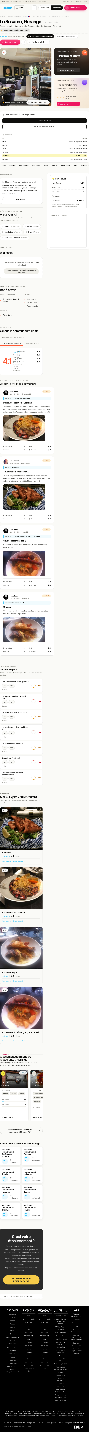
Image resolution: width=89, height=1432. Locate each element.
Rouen (28, 1355)
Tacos (12, 1324)
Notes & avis (65, 165)
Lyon (28, 1339)
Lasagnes (12, 1350)
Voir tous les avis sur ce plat (12, 861)
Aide (72, 2)
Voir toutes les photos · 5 (39, 102)
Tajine (54, 26)
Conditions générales (50, 1423)
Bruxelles (28, 1322)
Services (54, 165)
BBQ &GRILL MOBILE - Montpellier (60, 1345)
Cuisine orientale (21, 26)
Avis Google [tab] (32, 343)
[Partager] (23, 42)
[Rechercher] (34, 7)
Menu (21, 8)
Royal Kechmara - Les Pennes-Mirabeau (60, 1321)
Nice (44, 1369)
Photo (4, 165)
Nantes (28, 1349)
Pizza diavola (12, 1314)
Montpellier (28, 1365)
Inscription (57, 8)
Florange (55, 16)
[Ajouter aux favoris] (4, 52)
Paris (28, 1316)
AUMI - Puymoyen (60, 1364)
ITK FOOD (5, 1082)
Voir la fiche (6, 1117)
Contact (78, 2)
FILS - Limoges (60, 1332)
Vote (75, 165)
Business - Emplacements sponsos (76, 1351)
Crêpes (12, 1334)
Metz (28, 1329)
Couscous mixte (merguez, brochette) (20, 1032)
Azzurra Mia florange (41, 1082)
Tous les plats (12, 1360)
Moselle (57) (46, 16)
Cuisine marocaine (6, 26)
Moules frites (12, 1354)
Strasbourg (28, 1336)
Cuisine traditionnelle (35, 26)
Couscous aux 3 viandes (13, 912)
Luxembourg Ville (28, 1319)
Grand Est (36, 16)
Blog (85, 2)
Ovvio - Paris (60, 1336)
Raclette (12, 1344)
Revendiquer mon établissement (21, 1279)
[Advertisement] (68, 231)
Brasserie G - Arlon (60, 1339)
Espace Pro (65, 2)
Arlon (28, 1326)
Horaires (13, 165)
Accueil (2, 16)
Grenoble (28, 1352)
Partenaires (76, 1323)
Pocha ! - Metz (60, 1316)
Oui (5, 685)
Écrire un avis (75, 8)
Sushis (12, 1330)
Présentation (24, 165)
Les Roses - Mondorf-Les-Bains (61, 1358)
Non (11, 685)
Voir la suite (20, 199)
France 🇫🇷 (26, 16)
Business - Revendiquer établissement (76, 1337)
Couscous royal (9, 972)
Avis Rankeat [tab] (13, 338)
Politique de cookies (33, 1423)
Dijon (28, 1359)
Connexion (45, 8)
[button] (71, 61)
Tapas (12, 1357)
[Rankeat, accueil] (7, 7)
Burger (12, 1340)
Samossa (6, 852)
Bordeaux (28, 1362)
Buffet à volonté (12, 1347)
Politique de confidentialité (14, 1423)
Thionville (28, 1332)
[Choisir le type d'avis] (84, 7)
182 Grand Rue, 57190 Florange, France (20, 115)
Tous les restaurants (14, 16)
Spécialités (36, 165)
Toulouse (28, 1346)
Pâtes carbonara (12, 1337)
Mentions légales (65, 1423)
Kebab (12, 1321)
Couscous (47, 26)
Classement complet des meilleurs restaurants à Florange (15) (19, 1130)
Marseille (28, 1342)
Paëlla (12, 1327)
